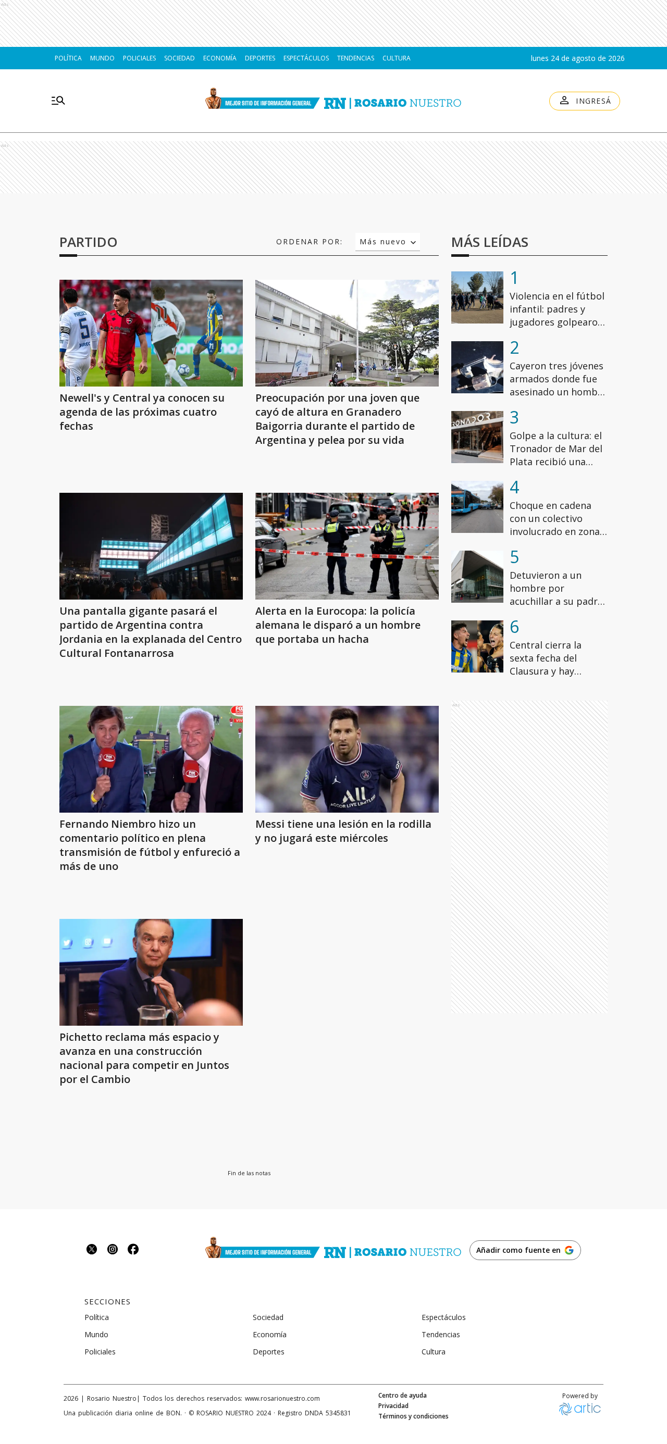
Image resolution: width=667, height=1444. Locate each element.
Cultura (396, 58)
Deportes (260, 58)
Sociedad (179, 58)
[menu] (58, 101)
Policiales (139, 58)
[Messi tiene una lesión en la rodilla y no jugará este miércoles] (347, 759)
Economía (220, 58)
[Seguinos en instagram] (112, 1250)
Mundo (102, 58)
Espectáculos (306, 58)
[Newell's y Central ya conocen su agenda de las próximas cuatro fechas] (151, 333)
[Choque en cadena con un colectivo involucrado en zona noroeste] (477, 507)
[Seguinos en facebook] (133, 1250)
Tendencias (355, 58)
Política (68, 58)
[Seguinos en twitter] (91, 1250)
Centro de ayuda (402, 1395)
